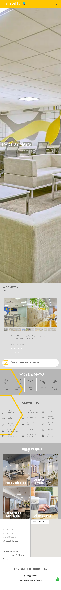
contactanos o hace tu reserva (30, 585)
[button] (56, 3)
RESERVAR (15, 353)
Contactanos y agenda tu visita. (25, 362)
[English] (24, 4)
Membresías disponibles (17, 344)
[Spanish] (24, 3)
